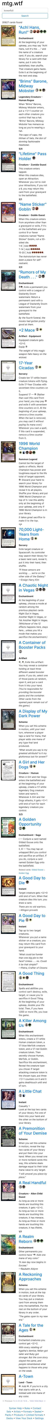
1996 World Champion (29, 446)
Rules (27, 1408)
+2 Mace (27, 330)
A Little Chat (30, 1091)
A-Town (26, 1376)
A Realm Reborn (26, 1239)
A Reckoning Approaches (30, 1276)
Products (19, 1414)
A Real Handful (32, 1182)
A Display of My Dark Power (33, 713)
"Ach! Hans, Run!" (29, 30)
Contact (37, 1408)
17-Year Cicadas (27, 365)
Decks (10, 1418)
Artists (17, 1411)
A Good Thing (31, 973)
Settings (39, 1418)
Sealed (38, 1411)
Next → (42, 1401)
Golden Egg (24, 873)
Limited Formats (35, 1414)
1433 (32, 1401)
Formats (27, 1411)
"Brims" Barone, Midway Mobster (33, 86)
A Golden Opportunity (30, 821)
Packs (8, 1414)
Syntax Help (15, 1408)
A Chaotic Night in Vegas (33, 588)
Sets (9, 1411)
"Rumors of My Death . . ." (32, 274)
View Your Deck (24, 1418)
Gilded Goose (38, 870)
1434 (36, 1401)
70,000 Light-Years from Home (31, 534)
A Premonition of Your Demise (33, 1131)
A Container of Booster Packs (32, 645)
